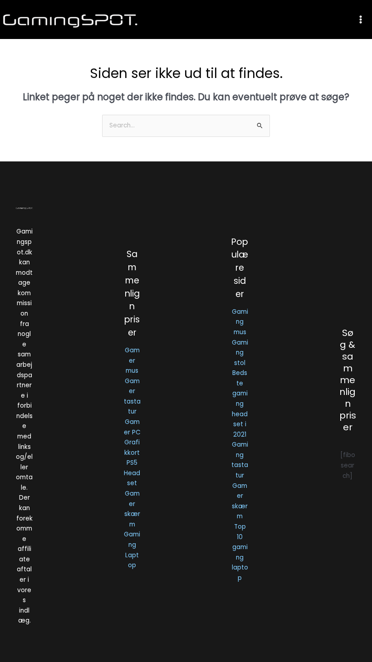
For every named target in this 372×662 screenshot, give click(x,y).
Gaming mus (240, 321)
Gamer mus (132, 360)
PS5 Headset (132, 472)
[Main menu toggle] (361, 19)
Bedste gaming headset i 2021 (240, 403)
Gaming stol (240, 352)
